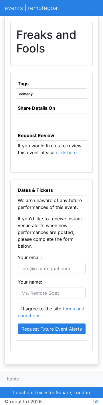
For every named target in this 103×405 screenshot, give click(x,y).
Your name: (30, 282)
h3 (96, 401)
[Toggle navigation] (94, 8)
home (13, 379)
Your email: (30, 257)
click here (66, 152)
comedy (26, 94)
